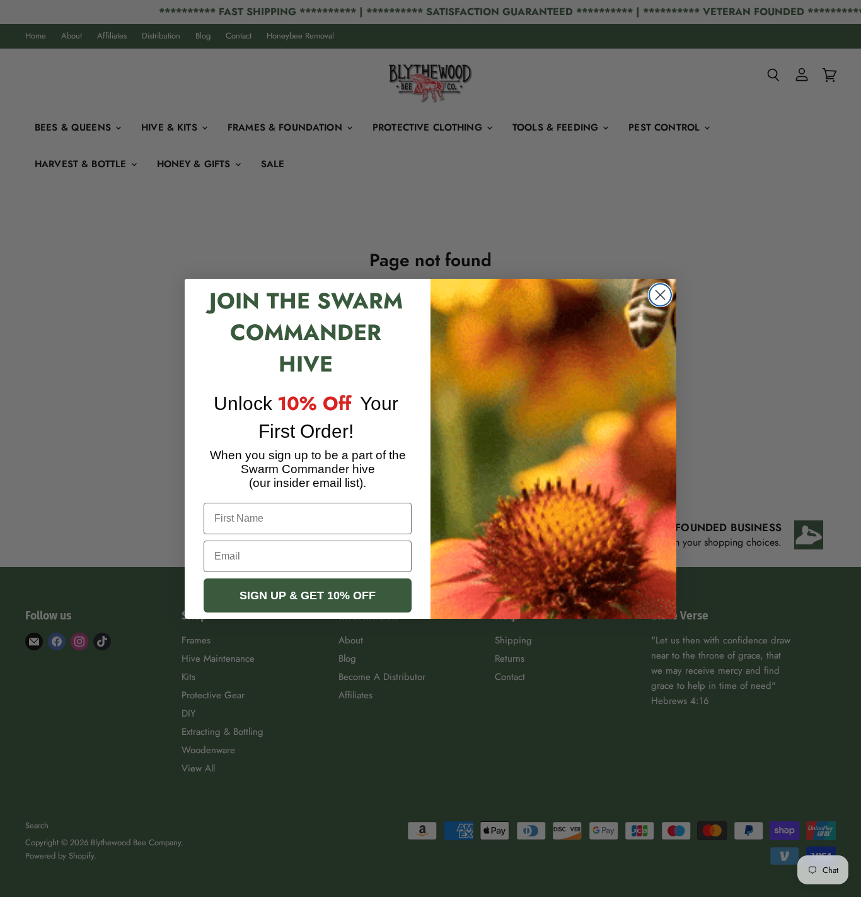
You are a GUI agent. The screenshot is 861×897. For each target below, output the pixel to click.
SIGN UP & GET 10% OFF (308, 595)
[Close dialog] (660, 295)
